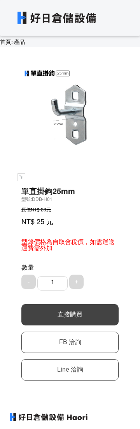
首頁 (5, 41)
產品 (19, 41)
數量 (27, 267)
